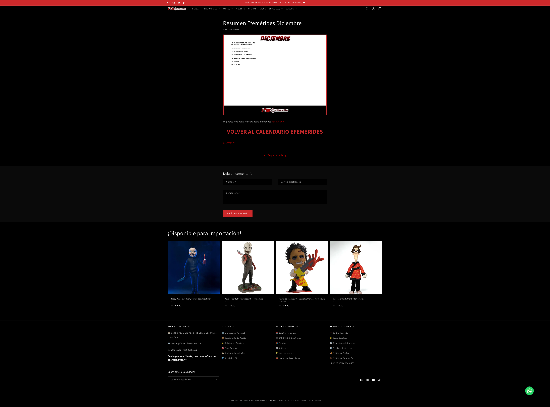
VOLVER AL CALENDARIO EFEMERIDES (275, 131)
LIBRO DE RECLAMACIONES (342, 363)
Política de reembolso (259, 400)
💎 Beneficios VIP (230, 358)
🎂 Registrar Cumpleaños (233, 353)
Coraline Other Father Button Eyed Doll (349, 299)
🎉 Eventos (281, 343)
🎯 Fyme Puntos (229, 348)
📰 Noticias (281, 348)
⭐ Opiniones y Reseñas (233, 343)
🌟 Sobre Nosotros (338, 338)
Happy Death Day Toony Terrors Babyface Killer (191, 299)
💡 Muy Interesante (285, 353)
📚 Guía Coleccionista (286, 333)
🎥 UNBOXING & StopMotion (289, 338)
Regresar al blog (277, 155)
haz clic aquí (278, 121)
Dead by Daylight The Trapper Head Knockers (244, 299)
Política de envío (315, 400)
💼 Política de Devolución (341, 358)
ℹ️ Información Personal (233, 333)
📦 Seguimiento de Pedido (234, 338)
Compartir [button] (230, 142)
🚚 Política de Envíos (339, 353)
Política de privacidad (278, 400)
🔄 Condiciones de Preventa (343, 343)
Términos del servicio (298, 400)
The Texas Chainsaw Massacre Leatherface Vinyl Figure (302, 299)
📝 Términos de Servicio (341, 348)
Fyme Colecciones (241, 400)
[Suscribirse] (216, 379)
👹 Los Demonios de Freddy (288, 358)
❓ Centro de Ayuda (339, 333)
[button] (196, 9)
